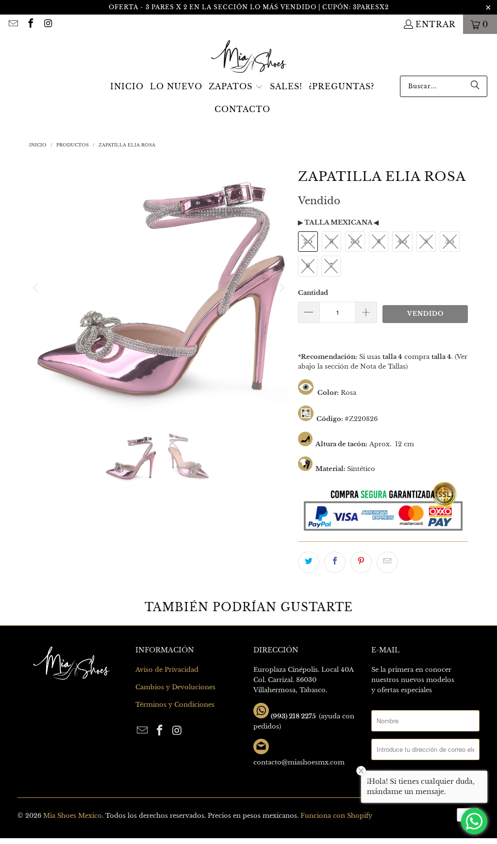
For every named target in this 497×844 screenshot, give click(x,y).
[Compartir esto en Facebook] (335, 562)
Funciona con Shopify (336, 816)
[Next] (281, 287)
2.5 (308, 241)
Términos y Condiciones (175, 704)
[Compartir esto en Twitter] (308, 562)
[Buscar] (475, 86)
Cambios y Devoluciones (175, 687)
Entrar (435, 24)
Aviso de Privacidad (167, 669)
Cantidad (313, 293)
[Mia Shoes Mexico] (249, 57)
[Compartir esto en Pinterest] (361, 562)
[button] (236, 87)
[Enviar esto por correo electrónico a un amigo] (387, 562)
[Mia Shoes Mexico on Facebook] (30, 24)
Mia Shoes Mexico (72, 816)
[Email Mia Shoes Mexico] (12, 24)
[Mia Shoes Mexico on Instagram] (47, 24)
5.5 (449, 241)
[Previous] (36, 287)
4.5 (402, 241)
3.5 (355, 241)
